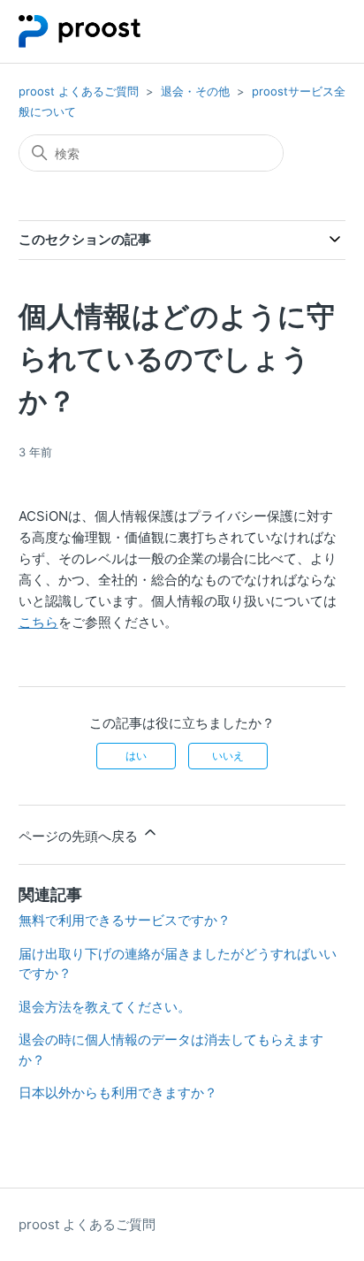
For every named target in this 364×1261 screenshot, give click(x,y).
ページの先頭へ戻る (80, 836)
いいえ (228, 755)
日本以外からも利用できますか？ (118, 1092)
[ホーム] (79, 31)
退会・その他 (195, 91)
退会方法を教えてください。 (105, 1006)
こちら (38, 622)
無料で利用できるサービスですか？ (125, 920)
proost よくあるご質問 (79, 91)
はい (136, 755)
